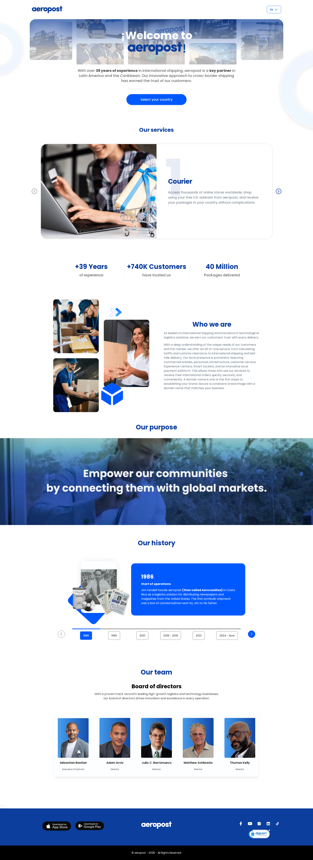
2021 (199, 635)
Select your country (156, 99)
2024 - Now (227, 635)
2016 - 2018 (170, 635)
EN (271, 9)
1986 (86, 635)
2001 (142, 635)
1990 (114, 635)
